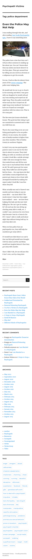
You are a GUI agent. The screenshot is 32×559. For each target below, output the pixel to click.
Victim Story (18, 263)
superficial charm (9, 542)
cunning (14, 478)
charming (17, 475)
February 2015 (9, 397)
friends (24, 486)
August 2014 (8, 402)
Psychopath (8, 434)
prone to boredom (9, 523)
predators (21, 516)
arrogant (12, 463)
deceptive (6, 482)
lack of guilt (21, 501)
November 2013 (9, 412)
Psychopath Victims (13, 6)
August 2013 (8, 416)
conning (6, 478)
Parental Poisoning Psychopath (15, 305)
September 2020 (10, 377)
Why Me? (7, 320)
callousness (7, 467)
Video (6, 449)
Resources (7, 436)
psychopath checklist (10, 527)
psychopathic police (16, 267)
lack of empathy (9, 501)
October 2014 (9, 399)
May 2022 (7, 374)
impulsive (6, 497)
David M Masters (10, 318)
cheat (24, 475)
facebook (17, 486)
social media (21, 534)
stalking (15, 538)
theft (26, 542)
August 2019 (8, 387)
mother (7, 431)
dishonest (16, 482)
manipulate (7, 508)
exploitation (7, 486)
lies (17, 504)
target (20, 542)
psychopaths (7, 531)
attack (20, 463)
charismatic (7, 475)
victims (12, 545)
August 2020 (8, 379)
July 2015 (7, 392)
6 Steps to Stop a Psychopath (14, 315)
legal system (14, 265)
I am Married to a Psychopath (14, 313)
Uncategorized (9, 441)
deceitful (22, 478)
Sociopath (7, 439)
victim (6, 444)
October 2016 (9, 389)
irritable (15, 497)
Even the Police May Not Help (14, 310)
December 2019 (9, 382)
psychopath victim (21, 531)
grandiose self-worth (15, 490)
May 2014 (7, 404)
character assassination (11, 471)
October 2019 (9, 384)
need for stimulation (10, 512)
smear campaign (17, 83)
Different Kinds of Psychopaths (15, 323)
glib (4, 490)
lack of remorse (8, 504)
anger (5, 463)
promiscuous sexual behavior (13, 519)
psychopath (22, 523)
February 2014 (9, 407)
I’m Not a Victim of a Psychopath (15, 308)
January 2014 (8, 409)
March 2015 (8, 394)
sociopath (6, 538)
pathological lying (9, 516)
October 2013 (8, 414)
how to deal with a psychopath (14, 493)
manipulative (18, 508)
